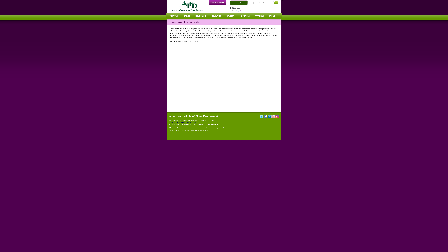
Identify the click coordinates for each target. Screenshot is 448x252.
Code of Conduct (192, 122)
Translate (243, 11)
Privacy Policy (181, 122)
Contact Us (172, 122)
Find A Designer (219, 2)
